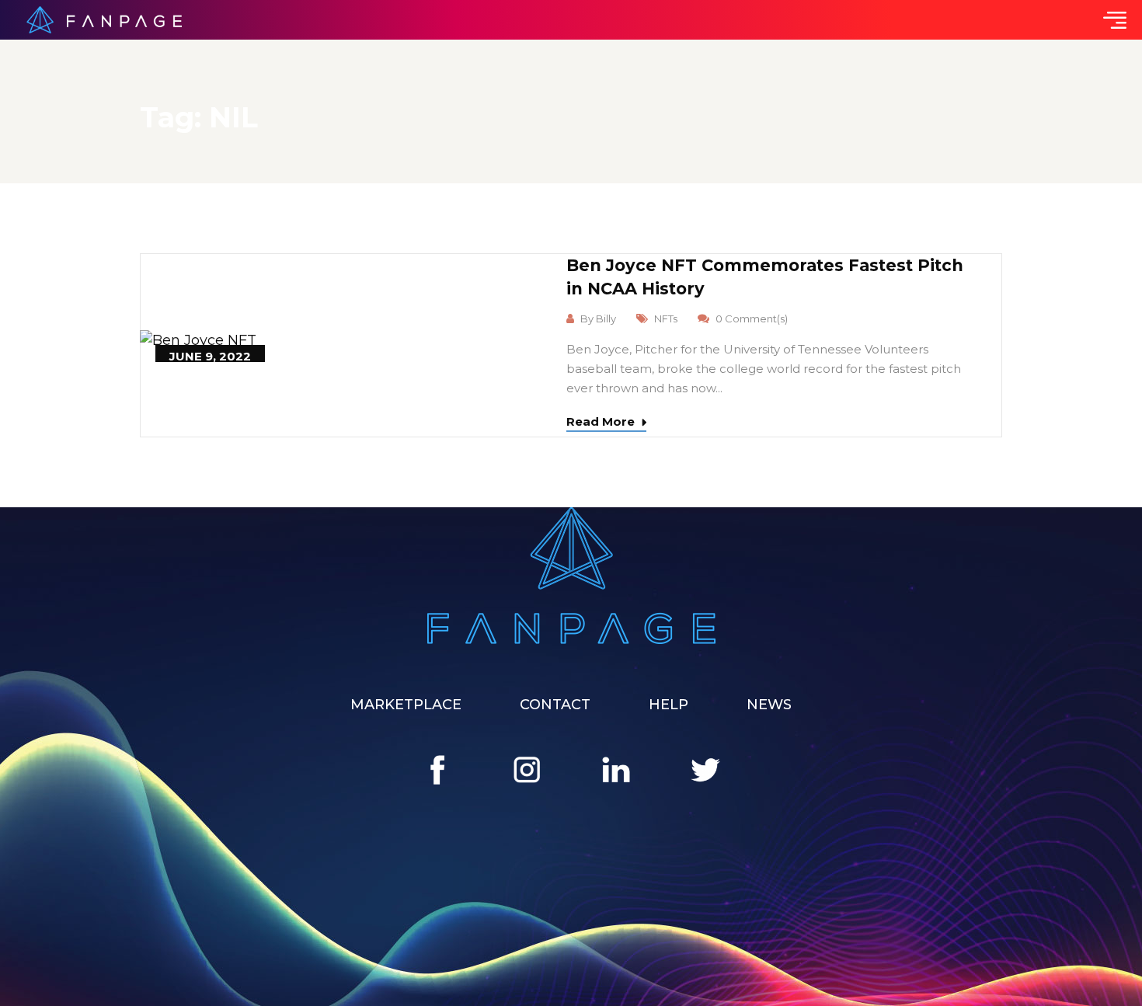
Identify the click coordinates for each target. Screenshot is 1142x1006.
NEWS (769, 704)
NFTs (665, 318)
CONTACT (555, 704)
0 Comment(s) (751, 318)
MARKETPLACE (405, 704)
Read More (602, 422)
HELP (668, 704)
